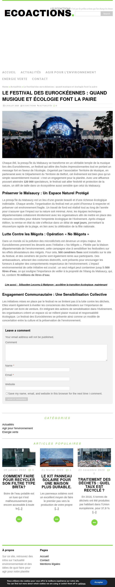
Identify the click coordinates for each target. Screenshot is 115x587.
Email (9, 374)
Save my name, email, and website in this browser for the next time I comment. (55, 393)
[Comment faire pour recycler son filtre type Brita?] (18, 464)
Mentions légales (50, 564)
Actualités (31, 72)
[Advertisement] (57, 47)
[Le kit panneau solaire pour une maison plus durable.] (56, 464)
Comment (11, 342)
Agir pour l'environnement (17, 428)
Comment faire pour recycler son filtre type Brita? (18, 481)
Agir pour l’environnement (71, 72)
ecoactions (29, 105)
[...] (20, 508)
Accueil (9, 72)
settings (81, 583)
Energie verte (15, 79)
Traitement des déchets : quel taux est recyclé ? (94, 485)
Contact (40, 79)
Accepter (98, 582)
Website (10, 384)
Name (9, 365)
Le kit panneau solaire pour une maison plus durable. (56, 481)
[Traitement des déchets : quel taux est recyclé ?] (94, 464)
